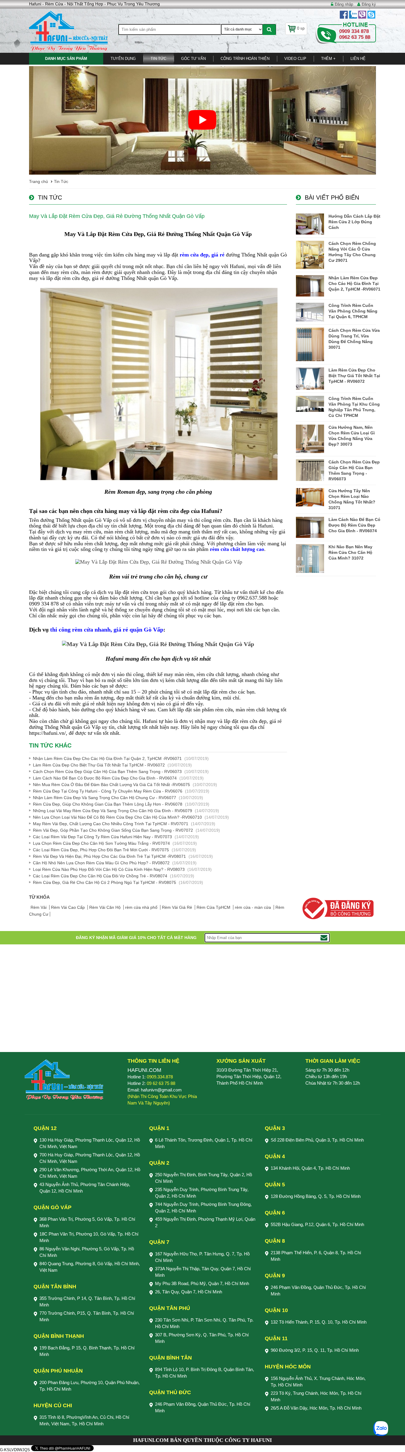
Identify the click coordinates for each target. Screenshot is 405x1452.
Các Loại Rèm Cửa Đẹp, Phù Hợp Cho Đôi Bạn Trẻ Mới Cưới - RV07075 (101, 849)
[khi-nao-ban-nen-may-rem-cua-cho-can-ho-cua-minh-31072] (310, 558)
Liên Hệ (358, 58)
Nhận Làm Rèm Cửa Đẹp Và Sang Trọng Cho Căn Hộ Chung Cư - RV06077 (104, 797)
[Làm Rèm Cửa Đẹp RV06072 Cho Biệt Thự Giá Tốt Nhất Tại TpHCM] (310, 378)
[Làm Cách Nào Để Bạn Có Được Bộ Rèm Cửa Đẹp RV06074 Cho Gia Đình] (310, 527)
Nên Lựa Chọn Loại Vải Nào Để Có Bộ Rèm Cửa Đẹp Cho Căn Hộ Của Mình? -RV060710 (117, 817)
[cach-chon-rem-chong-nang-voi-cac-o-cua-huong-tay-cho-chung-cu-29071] (310, 255)
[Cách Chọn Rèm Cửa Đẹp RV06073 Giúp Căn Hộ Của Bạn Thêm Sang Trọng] (310, 470)
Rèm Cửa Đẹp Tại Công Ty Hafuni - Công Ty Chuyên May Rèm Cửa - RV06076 (107, 791)
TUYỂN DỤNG (123, 58)
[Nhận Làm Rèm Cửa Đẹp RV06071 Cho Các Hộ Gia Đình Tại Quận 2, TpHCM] (310, 285)
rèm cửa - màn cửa (253, 907)
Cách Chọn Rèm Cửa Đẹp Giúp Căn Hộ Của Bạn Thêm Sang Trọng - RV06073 (107, 771)
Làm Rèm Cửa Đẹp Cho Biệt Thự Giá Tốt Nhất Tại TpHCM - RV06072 (99, 765)
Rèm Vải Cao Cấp (68, 907)
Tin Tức (158, 58)
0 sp (300, 28)
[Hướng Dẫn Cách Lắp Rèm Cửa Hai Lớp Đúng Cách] (310, 224)
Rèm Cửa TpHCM (214, 907)
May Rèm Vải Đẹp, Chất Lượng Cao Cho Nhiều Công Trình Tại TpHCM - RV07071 (110, 823)
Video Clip (295, 58)
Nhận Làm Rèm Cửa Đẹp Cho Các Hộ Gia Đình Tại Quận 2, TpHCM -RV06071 (107, 758)
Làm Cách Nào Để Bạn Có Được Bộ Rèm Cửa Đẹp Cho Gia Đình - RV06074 (105, 778)
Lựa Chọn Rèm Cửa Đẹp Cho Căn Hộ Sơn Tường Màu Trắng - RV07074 (101, 843)
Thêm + (328, 58)
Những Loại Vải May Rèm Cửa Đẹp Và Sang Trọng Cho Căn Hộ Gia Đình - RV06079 (112, 810)
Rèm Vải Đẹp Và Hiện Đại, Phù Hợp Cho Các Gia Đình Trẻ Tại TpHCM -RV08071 (109, 856)
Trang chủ (38, 181)
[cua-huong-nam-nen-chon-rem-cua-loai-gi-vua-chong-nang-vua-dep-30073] (310, 439)
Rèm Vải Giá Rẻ (177, 907)
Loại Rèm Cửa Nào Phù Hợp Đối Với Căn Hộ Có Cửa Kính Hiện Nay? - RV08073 (109, 869)
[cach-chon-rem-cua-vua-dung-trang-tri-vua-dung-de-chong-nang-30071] (310, 344)
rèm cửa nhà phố (142, 907)
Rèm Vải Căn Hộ (105, 907)
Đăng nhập (344, 4)
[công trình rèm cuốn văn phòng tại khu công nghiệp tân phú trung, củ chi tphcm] (310, 404)
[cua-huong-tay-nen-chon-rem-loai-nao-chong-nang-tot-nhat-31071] (310, 497)
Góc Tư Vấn (193, 58)
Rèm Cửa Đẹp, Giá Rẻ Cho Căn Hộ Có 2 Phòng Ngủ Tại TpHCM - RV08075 (104, 882)
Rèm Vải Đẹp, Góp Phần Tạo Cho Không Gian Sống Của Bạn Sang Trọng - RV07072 (113, 830)
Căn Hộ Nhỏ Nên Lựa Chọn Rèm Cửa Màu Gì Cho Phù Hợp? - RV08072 (101, 862)
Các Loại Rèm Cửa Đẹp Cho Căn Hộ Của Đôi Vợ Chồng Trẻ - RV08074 (100, 876)
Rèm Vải (39, 907)
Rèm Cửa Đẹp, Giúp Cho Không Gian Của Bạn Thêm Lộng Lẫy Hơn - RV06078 (107, 804)
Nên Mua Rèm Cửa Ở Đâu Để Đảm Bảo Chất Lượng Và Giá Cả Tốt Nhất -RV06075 (111, 784)
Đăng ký (369, 4)
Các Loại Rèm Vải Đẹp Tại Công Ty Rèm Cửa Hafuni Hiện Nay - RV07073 (102, 836)
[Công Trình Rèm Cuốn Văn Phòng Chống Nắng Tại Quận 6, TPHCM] (310, 312)
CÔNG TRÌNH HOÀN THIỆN (245, 58)
